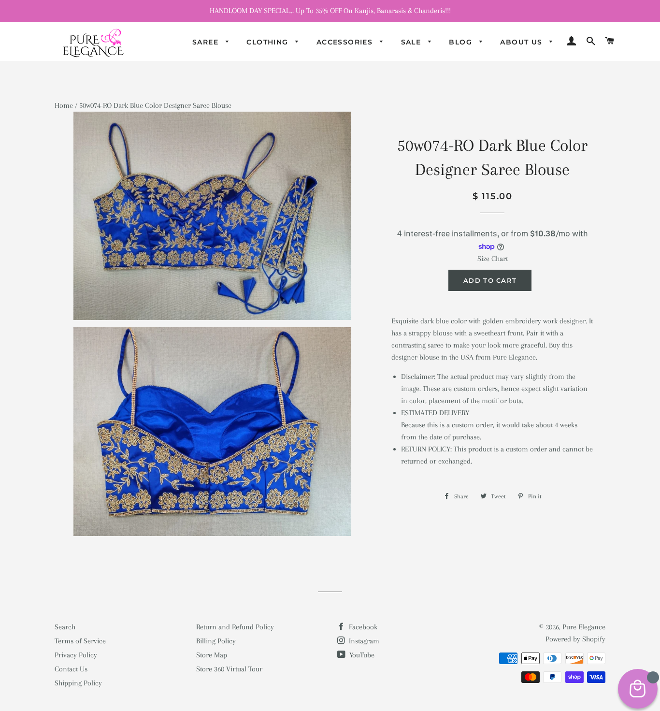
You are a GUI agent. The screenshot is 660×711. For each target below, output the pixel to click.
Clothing (268, 42)
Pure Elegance (583, 627)
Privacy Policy (76, 655)
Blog (461, 42)
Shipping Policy (78, 683)
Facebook (362, 627)
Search (65, 627)
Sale (412, 42)
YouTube (360, 655)
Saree (206, 42)
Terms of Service (80, 641)
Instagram (363, 641)
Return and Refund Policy (235, 627)
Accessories (345, 42)
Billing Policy (216, 641)
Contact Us (71, 669)
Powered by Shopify (575, 639)
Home (64, 105)
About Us (522, 42)
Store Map (211, 655)
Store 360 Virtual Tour (229, 669)
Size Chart (492, 258)
